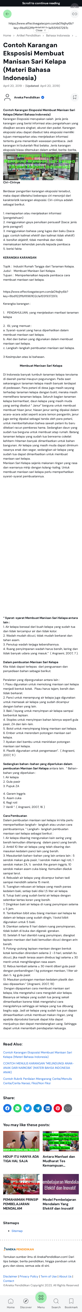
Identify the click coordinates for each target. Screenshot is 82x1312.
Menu (41, 1307)
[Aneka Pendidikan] (19, 1249)
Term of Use (49, 1276)
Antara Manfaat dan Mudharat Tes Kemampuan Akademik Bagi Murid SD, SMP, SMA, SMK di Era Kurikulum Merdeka (60, 1161)
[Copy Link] (74, 14)
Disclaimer (10, 1276)
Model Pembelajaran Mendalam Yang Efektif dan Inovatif (59, 1204)
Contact (8, 1281)
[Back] (7, 14)
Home (11, 1307)
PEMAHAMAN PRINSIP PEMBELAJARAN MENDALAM (20, 1204)
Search (56, 1307)
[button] (7, 1108)
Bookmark (71, 1307)
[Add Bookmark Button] (74, 97)
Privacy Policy (29, 1276)
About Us (65, 1276)
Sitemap (17, 1231)
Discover (26, 1307)
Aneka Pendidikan (17, 1285)
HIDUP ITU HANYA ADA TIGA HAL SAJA (21, 1159)
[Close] (74, 7)
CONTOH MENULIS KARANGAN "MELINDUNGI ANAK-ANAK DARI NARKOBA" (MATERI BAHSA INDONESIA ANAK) (38, 1067)
